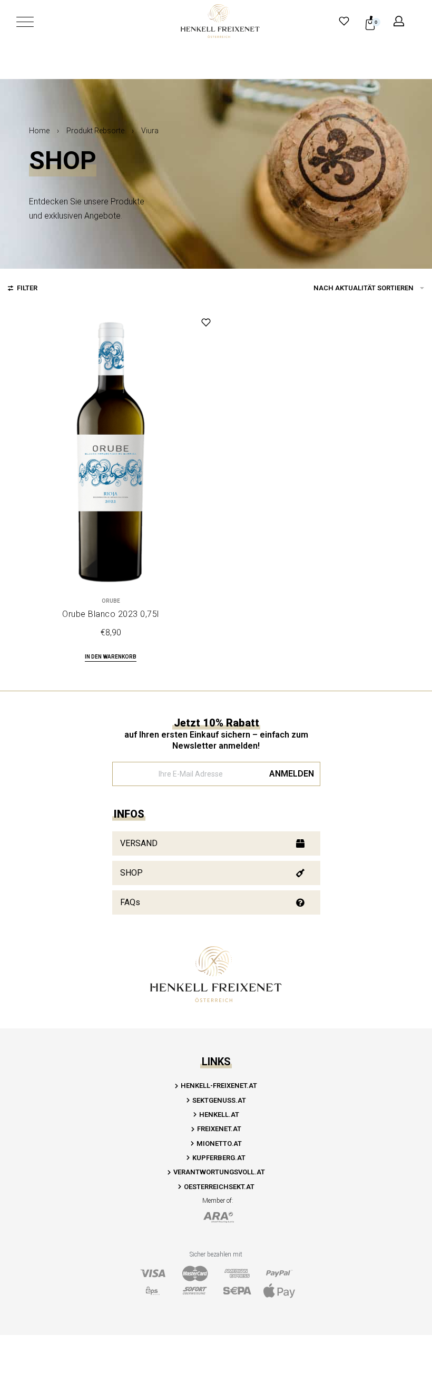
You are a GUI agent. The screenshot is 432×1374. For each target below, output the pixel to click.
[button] (110, 657)
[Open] (25, 21)
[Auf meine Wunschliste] (206, 322)
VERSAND (139, 843)
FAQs (130, 902)
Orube (111, 601)
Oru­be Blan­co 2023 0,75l (110, 614)
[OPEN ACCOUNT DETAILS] (399, 21)
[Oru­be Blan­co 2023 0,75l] (110, 452)
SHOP (131, 873)
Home (39, 130)
